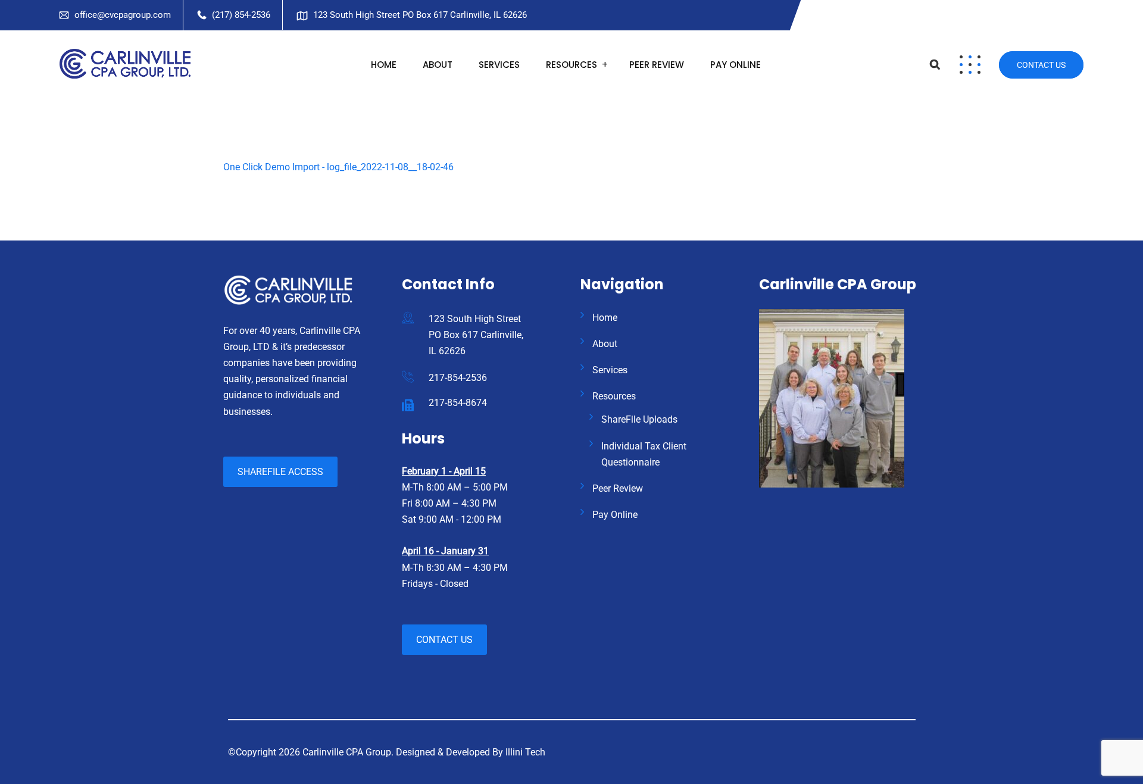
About (437, 64)
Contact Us (1041, 65)
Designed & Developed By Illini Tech (470, 752)
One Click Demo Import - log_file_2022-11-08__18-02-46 (338, 167)
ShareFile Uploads (639, 419)
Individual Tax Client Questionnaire (643, 454)
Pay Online (735, 64)
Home (383, 64)
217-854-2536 (458, 377)
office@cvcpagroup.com (122, 15)
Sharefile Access (280, 471)
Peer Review (656, 64)
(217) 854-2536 (241, 15)
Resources (571, 64)
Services (499, 64)
